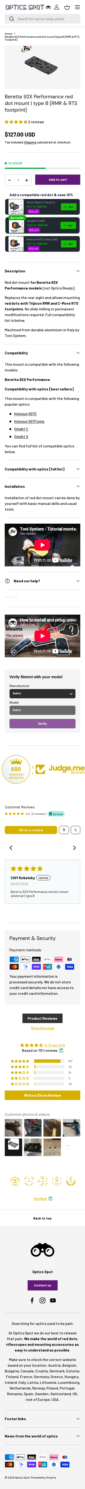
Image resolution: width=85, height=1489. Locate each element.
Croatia (41, 1371)
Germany (41, 1376)
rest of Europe (38, 1399)
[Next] (72, 848)
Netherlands (20, 1388)
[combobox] (42, 19)
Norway (38, 1388)
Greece (57, 1376)
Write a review (31, 830)
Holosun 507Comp (29, 421)
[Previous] (12, 848)
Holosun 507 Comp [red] (41, 239)
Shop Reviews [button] (42, 1028)
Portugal (67, 1388)
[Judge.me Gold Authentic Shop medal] (29, 1181)
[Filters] (64, 830)
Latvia (32, 1382)
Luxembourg (68, 1382)
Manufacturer (19, 686)
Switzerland (60, 1393)
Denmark (57, 1371)
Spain (28, 1393)
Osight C (21, 429)
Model (14, 702)
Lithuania (48, 1382)
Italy (22, 1382)
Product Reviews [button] (42, 1018)
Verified (40, 1198)
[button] (16, 121)
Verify (42, 724)
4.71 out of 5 (55, 1045)
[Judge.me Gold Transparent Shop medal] (43, 1181)
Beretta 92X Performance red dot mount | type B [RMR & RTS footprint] (42, 38)
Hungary (71, 1376)
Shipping (30, 142)
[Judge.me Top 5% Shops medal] (71, 1181)
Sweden (42, 1393)
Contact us (42, 1285)
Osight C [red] (35, 220)
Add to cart (58, 179)
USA (55, 1399)
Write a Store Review (42, 1095)
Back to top (42, 1218)
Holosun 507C (25, 413)
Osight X (21, 436)
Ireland (11, 1382)
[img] (42, 1045)
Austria (54, 1365)
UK (74, 1393)
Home (8, 33)
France (26, 1376)
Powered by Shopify (43, 1477)
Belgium (69, 1365)
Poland (52, 1388)
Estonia (72, 1371)
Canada (27, 1371)
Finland (12, 1376)
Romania (14, 1393)
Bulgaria (12, 1371)
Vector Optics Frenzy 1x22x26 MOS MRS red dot (42, 202)
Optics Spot (22, 1477)
